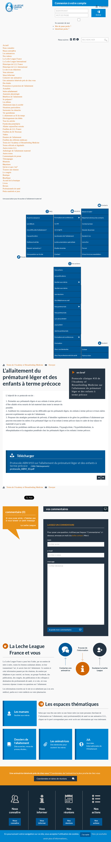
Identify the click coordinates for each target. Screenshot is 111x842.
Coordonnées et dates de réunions (52, 778)
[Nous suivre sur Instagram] (70, 40)
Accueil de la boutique (11, 181)
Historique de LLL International (15, 67)
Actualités (6, 89)
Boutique (6, 178)
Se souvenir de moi (62, 23)
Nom (49, 540)
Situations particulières (11, 108)
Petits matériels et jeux (11, 191)
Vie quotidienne (9, 113)
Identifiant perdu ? (62, 29)
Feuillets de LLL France (12, 129)
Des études (7, 83)
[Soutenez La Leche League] (100, 649)
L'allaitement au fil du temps (14, 116)
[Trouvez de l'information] (82, 668)
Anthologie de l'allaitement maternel (17, 151)
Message (50, 561)
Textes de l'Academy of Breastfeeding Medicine (21, 143)
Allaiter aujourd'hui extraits (13, 126)
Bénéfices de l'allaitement (12, 97)
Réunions (7, 164)
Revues (5, 186)
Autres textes (8, 154)
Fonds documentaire (11, 124)
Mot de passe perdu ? (63, 26)
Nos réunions (69, 821)
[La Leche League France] (14, 7)
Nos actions (96, 821)
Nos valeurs (7, 56)
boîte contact (77, 535)
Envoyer (52, 365)
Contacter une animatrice (12, 78)
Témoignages (8, 159)
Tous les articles (9, 121)
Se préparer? (7, 99)
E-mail (50, 551)
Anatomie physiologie (11, 94)
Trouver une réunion (11, 170)
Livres (5, 183)
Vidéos (5, 135)
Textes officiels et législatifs (13, 145)
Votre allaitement (10, 91)
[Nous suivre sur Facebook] (74, 40)
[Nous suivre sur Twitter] (77, 40)
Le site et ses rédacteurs (12, 70)
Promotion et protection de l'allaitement (18, 86)
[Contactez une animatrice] (65, 649)
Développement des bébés (12, 118)
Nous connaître (9, 51)
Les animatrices (9, 53)
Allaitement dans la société (13, 105)
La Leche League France (12, 59)
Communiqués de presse (12, 156)
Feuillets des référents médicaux (15, 140)
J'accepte (85, 834)
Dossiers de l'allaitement (12, 137)
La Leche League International (14, 62)
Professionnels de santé (11, 189)
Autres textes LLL (10, 148)
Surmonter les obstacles (12, 110)
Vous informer (9, 75)
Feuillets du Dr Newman (12, 132)
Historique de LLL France (13, 64)
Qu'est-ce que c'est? (10, 167)
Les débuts (7, 102)
